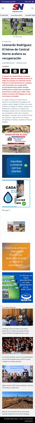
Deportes (19, 63)
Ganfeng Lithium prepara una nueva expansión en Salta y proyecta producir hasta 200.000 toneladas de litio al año (15, 331)
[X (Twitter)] (15, 71)
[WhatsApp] (24, 71)
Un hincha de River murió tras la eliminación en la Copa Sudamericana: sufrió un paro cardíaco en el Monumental (17, 359)
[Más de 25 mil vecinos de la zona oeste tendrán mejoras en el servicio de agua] (17, 400)
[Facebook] (6, 71)
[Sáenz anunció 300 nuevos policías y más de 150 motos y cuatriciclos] (17, 373)
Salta (25, 63)
